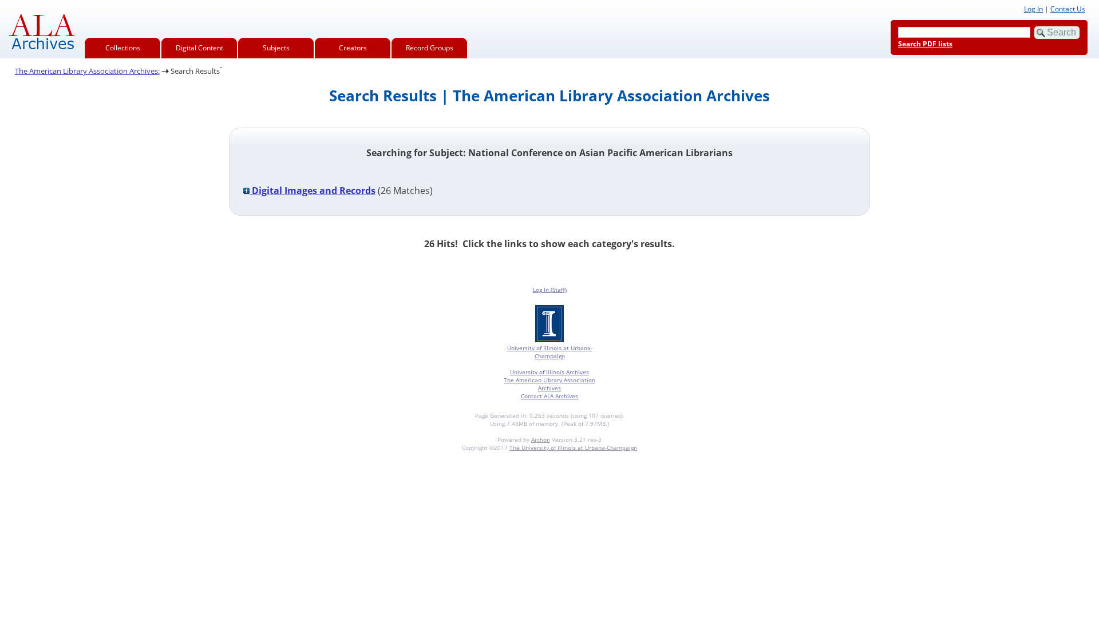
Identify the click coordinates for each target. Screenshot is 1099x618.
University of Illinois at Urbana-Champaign (549, 352)
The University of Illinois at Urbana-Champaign (573, 447)
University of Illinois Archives (549, 372)
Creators (353, 48)
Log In (1033, 9)
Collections (122, 48)
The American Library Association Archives (549, 384)
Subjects (276, 48)
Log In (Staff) (550, 290)
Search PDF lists (925, 44)
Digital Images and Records (312, 190)
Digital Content (199, 48)
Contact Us (1067, 9)
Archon (540, 439)
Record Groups (429, 48)
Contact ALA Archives (549, 396)
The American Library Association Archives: (87, 71)
